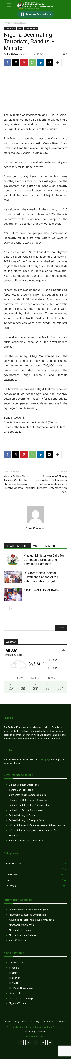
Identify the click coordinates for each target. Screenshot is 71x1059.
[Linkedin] (40, 62)
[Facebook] (7, 62)
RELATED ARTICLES (17, 546)
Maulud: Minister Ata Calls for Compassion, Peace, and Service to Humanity (44, 560)
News (20, 28)
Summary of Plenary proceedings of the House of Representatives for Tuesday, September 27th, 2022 (51, 484)
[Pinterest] (24, 62)
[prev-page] (6, 608)
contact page (44, 759)
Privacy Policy (12, 1021)
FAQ (37, 1021)
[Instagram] (35, 1042)
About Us (27, 1021)
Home (7, 22)
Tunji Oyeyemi (14, 54)
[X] (15, 62)
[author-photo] (35, 522)
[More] (58, 62)
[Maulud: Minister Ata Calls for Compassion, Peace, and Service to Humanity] (13, 559)
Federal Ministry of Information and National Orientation (36, 1027)
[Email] (49, 62)
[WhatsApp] (32, 62)
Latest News (19, 22)
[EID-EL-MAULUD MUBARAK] (13, 594)
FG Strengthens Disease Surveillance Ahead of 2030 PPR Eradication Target (42, 577)
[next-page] (11, 608)
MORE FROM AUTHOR (45, 546)
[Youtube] (43, 1042)
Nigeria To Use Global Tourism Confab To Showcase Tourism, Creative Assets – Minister (19, 482)
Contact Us (47, 1021)
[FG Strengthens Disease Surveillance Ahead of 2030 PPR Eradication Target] (13, 577)
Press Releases (31, 28)
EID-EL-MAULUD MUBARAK (42, 590)
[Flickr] (50, 1042)
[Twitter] (28, 1042)
